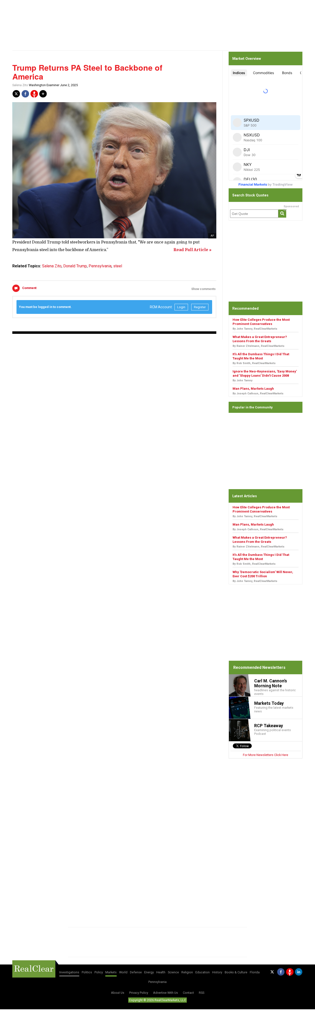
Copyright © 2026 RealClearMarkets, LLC (157, 1000)
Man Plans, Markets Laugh (253, 388)
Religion (187, 972)
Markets (111, 972)
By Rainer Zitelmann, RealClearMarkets (258, 346)
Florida (255, 972)
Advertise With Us (165, 993)
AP (212, 235)
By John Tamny (242, 380)
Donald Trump (75, 266)
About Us (117, 993)
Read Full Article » (192, 250)
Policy (98, 972)
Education (202, 972)
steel (117, 266)
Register (200, 307)
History (217, 972)
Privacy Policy (138, 993)
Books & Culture (236, 972)
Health (160, 972)
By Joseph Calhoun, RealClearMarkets (258, 393)
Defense (136, 972)
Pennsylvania (100, 266)
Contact (188, 993)
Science (173, 972)
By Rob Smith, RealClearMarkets (254, 363)
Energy (149, 972)
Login (181, 307)
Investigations (69, 972)
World (123, 972)
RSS (201, 993)
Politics (87, 972)
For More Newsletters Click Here (265, 755)
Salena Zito (20, 85)
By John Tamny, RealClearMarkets (255, 328)
